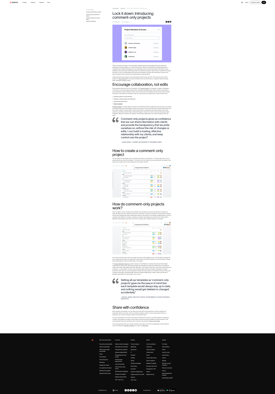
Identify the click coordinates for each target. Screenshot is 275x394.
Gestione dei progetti (104, 370)
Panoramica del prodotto (105, 344)
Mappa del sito (150, 374)
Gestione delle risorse (105, 373)
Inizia (264, 2)
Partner (148, 371)
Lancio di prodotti (119, 364)
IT (131, 352)
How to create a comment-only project (93, 15)
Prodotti (24, 2)
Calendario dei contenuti (121, 346)
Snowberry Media (117, 106)
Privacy (164, 370)
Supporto (41, 2)
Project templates (118, 103)
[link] (115, 8)
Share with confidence (91, 21)
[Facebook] (133, 390)
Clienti (163, 349)
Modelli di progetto (151, 363)
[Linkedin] (128, 390)
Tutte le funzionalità (104, 346)
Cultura (164, 357)
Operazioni (133, 349)
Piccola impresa (135, 344)
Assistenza (149, 346)
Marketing (133, 346)
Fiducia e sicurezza (167, 367)
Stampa (164, 360)
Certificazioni (149, 352)
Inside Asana (165, 355)
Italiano (116, 390)
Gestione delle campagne (121, 344)
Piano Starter (102, 356)
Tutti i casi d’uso (119, 379)
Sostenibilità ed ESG (167, 378)
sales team (145, 325)
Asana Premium (122, 78)
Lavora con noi (166, 352)
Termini (144, 390)
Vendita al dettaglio (136, 363)
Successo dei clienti (151, 366)
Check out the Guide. (154, 321)
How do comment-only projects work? (93, 18)
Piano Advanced (103, 359)
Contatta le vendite (255, 2)
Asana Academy (150, 349)
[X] (126, 390)
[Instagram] (131, 390)
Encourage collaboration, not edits (93, 11)
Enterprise (102, 362)
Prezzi (48, 2)
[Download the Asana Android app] (171, 390)
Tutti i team (133, 380)
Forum (148, 355)
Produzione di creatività (121, 349)
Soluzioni (33, 2)
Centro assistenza (151, 344)
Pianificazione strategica (121, 371)
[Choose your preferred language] (242, 2)
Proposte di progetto (120, 374)
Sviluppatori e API (151, 368)
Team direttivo (165, 346)
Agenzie (133, 377)
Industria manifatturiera (137, 371)
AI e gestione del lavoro (105, 367)
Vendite (133, 357)
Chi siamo (164, 344)
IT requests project (144, 88)
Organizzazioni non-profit (137, 374)
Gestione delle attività (120, 377)
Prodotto (133, 355)
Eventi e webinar (150, 360)
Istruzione (133, 368)
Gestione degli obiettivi (121, 352)
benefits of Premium (129, 325)
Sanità (132, 360)
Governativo (134, 366)
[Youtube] (136, 390)
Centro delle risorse (151, 357)
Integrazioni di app (104, 365)
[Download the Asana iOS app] (161, 390)
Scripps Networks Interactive (121, 263)
